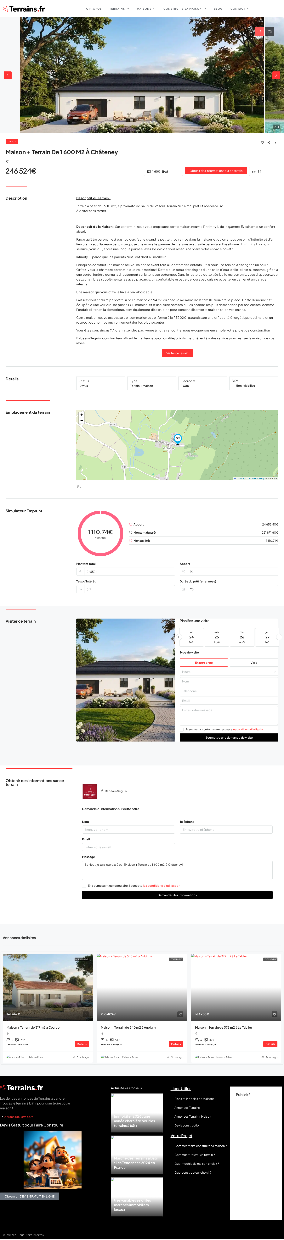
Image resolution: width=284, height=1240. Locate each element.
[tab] (259, 31)
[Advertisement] (256, 1156)
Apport (185, 563)
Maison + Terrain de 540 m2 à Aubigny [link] (128, 1027)
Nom (85, 821)
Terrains (117, 8)
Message (88, 857)
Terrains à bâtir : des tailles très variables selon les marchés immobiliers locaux (135, 1202)
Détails (82, 1044)
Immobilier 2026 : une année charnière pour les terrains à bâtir (134, 1121)
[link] (48, 987)
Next (276, 75)
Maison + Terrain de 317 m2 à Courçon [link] (34, 1027)
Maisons (144, 8)
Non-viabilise (245, 385)
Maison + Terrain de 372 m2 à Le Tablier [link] (223, 1027)
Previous (8, 75)
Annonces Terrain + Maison (192, 1116)
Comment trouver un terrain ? (194, 1154)
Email (86, 839)
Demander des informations (177, 895)
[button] (177, 439)
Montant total (86, 563)
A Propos (94, 8)
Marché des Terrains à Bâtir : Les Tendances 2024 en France (136, 1163)
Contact (237, 8)
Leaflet (240, 478)
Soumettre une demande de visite (229, 737)
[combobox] (229, 672)
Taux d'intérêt (86, 581)
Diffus (12, 141)
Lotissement (81, 959)
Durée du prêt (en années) (198, 581)
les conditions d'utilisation (248, 729)
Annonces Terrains (187, 1107)
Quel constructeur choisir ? (192, 1172)
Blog (218, 8)
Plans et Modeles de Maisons (194, 1098)
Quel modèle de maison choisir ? (196, 1163)
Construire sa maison (182, 8)
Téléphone (187, 821)
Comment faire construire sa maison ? (200, 1146)
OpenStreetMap (256, 478)
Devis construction (187, 1125)
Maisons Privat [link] (36, 1057)
